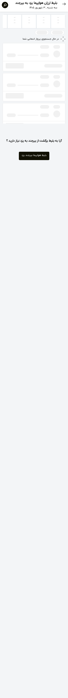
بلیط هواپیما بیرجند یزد (34, 155)
